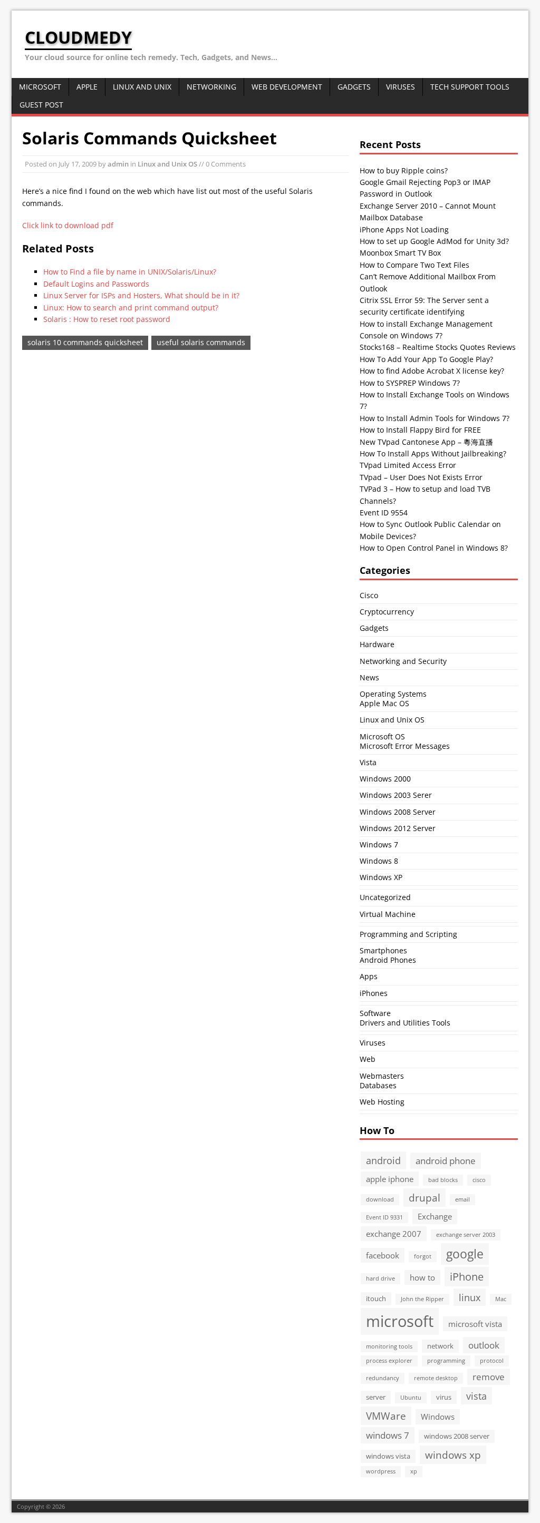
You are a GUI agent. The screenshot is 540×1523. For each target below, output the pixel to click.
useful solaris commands (201, 342)
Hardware (377, 644)
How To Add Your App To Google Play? (426, 359)
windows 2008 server (456, 1436)
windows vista (388, 1456)
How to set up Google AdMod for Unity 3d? (434, 241)
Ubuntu (410, 1397)
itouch (376, 1298)
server (375, 1397)
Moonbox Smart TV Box (400, 253)
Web (367, 1059)
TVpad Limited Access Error (408, 465)
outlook (483, 1345)
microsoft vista (475, 1324)
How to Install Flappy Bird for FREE (420, 430)
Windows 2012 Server (398, 828)
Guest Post (41, 105)
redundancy (382, 1378)
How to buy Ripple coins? (404, 170)
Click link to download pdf (67, 225)
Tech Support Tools (469, 87)
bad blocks (443, 1180)
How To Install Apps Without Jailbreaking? (433, 453)
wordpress (381, 1471)
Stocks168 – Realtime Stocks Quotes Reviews (438, 347)
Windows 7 (379, 844)
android (383, 1160)
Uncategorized (385, 897)
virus (443, 1397)
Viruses (400, 87)
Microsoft (40, 87)
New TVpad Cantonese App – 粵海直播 (426, 442)
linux (469, 1297)
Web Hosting (382, 1102)
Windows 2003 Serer (396, 795)
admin (118, 164)
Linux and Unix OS (167, 164)
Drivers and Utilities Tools (405, 1023)
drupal (424, 1197)
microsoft (399, 1321)
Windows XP (381, 877)
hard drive (380, 1278)
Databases (378, 1085)
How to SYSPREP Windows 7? (410, 383)
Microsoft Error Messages (405, 746)
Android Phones (388, 960)
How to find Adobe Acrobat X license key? (432, 371)
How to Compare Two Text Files (414, 265)
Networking (211, 87)
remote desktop (436, 1378)
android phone (446, 1161)
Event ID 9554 (384, 512)
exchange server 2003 (465, 1234)
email (462, 1199)
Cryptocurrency (387, 612)
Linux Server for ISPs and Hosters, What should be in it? (141, 295)
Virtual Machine (388, 914)
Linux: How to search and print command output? (130, 307)
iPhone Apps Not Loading (404, 229)
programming (446, 1360)
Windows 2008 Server (398, 812)
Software (375, 1013)
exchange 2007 (393, 1233)
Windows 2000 (385, 779)
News (369, 677)
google (465, 1253)
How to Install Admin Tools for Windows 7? (434, 418)
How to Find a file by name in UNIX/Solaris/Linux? (129, 272)
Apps (369, 976)
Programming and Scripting (408, 934)
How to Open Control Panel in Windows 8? (434, 548)
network (440, 1346)
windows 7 (387, 1435)
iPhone (467, 1276)
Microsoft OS (382, 736)
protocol (492, 1360)
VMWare (386, 1416)
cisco (479, 1180)
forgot (422, 1256)
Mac (500, 1299)
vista (476, 1395)
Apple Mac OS (384, 703)
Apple (87, 87)
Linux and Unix (142, 87)
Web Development (287, 87)
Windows (438, 1416)
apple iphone (389, 1179)
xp (413, 1471)
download (380, 1199)
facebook (382, 1255)
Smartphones (383, 950)
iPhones (374, 993)
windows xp (453, 1455)
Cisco (369, 595)
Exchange (435, 1216)
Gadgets (354, 87)
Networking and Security (403, 661)
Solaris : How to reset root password (106, 319)
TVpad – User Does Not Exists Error (421, 477)
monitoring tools (389, 1346)
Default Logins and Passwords (96, 284)
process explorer (389, 1360)
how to (422, 1277)
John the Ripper (422, 1299)
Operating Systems (393, 694)
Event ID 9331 (384, 1217)
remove (488, 1377)
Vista (368, 762)
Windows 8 (379, 861)
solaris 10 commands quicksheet (85, 342)
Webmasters (382, 1076)
